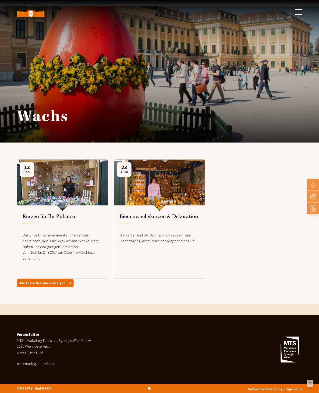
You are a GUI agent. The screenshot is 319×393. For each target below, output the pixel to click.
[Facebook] (313, 185)
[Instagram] (313, 196)
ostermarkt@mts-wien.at (36, 363)
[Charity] (313, 208)
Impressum (293, 389)
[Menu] (298, 12)
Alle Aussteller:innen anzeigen (42, 283)
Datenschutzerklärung (265, 389)
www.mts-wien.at (30, 352)
